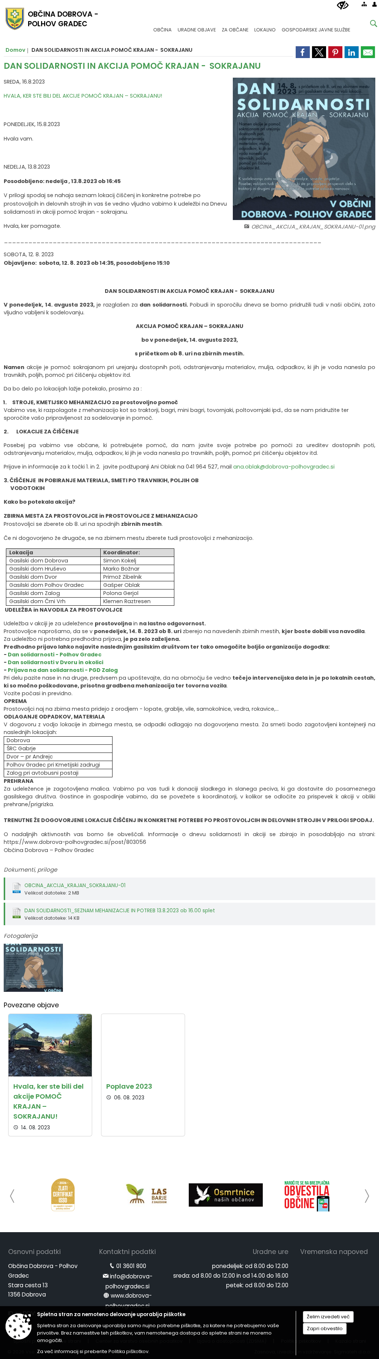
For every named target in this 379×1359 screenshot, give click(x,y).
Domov (15, 50)
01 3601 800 (131, 1266)
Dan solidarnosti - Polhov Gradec (54, 654)
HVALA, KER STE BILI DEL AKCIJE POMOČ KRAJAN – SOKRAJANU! (83, 95)
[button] (12, 1196)
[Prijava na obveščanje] (307, 1194)
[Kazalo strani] (364, 4)
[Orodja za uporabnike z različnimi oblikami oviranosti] (343, 5)
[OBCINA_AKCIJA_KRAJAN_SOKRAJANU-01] (33, 967)
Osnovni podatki (34, 1251)
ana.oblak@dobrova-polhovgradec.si (284, 466)
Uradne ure (270, 1251)
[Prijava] (374, 4)
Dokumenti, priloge (30, 869)
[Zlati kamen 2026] (62, 1194)
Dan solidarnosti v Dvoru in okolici (55, 662)
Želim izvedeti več (328, 1316)
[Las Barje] (144, 1194)
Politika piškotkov (128, 1351)
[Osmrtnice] (225, 1194)
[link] (367, 52)
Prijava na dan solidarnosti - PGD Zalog (63, 670)
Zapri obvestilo (325, 1328)
